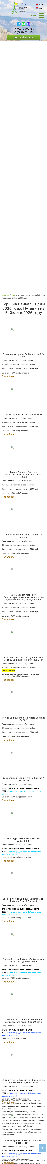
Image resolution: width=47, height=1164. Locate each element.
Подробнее (8, 376)
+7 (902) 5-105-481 (23, 28)
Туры (13, 295)
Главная (5, 295)
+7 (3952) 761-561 (23, 32)
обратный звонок (23, 37)
